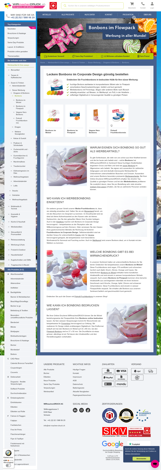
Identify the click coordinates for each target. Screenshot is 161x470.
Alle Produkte (68, 15)
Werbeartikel (49, 391)
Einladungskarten (17, 398)
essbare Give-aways (98, 187)
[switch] (8, 465)
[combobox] (92, 6)
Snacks (15, 191)
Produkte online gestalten (18, 51)
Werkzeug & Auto (18, 245)
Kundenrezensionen (113, 457)
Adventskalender (19, 86)
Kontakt (108, 15)
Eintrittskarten (16, 402)
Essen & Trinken (17, 83)
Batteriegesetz (78, 388)
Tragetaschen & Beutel (20, 265)
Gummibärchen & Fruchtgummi (20, 157)
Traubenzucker (19, 166)
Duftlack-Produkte (18, 389)
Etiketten (14, 407)
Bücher (13, 345)
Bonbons (18, 96)
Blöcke (13, 327)
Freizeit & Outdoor (18, 250)
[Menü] (12, 450)
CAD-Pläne (15, 359)
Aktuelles (46, 15)
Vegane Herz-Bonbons (21, 113)
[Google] (112, 444)
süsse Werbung (129, 166)
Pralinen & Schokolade (18, 144)
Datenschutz (78, 384)
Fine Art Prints (16, 429)
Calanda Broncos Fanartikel (22, 363)
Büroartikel (15, 70)
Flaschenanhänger (18, 434)
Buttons (14, 354)
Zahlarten (108, 364)
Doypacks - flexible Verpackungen (18, 383)
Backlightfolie (16, 292)
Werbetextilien (16, 227)
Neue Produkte (50, 381)
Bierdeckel (15, 322)
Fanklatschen (16, 425)
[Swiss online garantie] (109, 415)
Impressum (77, 377)
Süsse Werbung (18, 90)
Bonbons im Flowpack (20, 107)
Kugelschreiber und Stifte (21, 260)
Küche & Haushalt (18, 222)
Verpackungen (13, 38)
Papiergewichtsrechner (82, 395)
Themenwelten (13, 56)
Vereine (91, 235)
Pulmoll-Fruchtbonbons (83, 296)
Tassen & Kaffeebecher (16, 76)
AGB (74, 381)
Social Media (80, 404)
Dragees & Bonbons (21, 93)
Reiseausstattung (18, 240)
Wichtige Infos (81, 364)
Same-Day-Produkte (16, 42)
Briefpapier (15, 331)
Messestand (89, 211)
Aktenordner (15, 283)
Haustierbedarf (17, 255)
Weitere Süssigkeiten (20, 133)
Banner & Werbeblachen (20, 297)
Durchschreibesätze (18, 393)
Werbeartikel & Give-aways (18, 65)
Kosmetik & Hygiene (15, 215)
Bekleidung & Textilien (19, 310)
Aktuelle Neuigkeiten (81, 391)
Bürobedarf (15, 349)
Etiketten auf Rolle (18, 411)
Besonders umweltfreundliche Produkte (22, 316)
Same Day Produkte (52, 384)
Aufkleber (14, 288)
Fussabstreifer (16, 460)
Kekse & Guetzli (19, 138)
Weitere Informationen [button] (132, 454)
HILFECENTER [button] (90, 15)
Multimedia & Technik (16, 207)
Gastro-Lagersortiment (20, 464)
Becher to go (16, 306)
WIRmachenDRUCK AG (53, 404)
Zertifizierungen (112, 404)
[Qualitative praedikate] (126, 415)
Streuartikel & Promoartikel (16, 233)
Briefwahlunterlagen (18, 336)
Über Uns (147, 15)
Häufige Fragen (79, 370)
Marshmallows (19, 162)
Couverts (14, 372)
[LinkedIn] (75, 410)
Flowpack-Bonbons (54, 331)
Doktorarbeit (15, 377)
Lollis (15, 186)
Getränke (16, 195)
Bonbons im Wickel (20, 101)
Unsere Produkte (54, 364)
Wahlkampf (96, 240)
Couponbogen (16, 368)
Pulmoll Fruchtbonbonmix (22, 120)
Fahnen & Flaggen (18, 416)
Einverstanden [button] (141, 458)
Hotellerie (60, 222)
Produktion (128, 15)
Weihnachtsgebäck (21, 177)
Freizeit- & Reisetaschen (20, 455)
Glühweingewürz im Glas (21, 172)
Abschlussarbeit (17, 274)
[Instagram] (81, 410)
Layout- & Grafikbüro (16, 47)
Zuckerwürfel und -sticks (20, 150)
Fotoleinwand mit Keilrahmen (17, 444)
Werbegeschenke (132, 176)
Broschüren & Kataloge (17, 33)
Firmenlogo (65, 323)
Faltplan (14, 420)
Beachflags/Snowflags (19, 301)
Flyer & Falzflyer (17, 439)
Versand (136, 364)
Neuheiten (12, 29)
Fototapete (15, 450)
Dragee (18, 127)
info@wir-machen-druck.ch (54, 426)
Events (78, 235)
